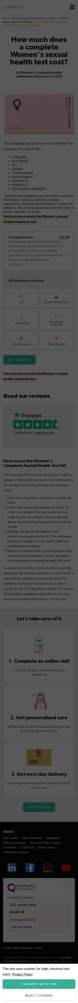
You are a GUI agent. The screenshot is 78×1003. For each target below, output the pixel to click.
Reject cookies (39, 995)
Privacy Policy (22, 974)
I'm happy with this (39, 984)
